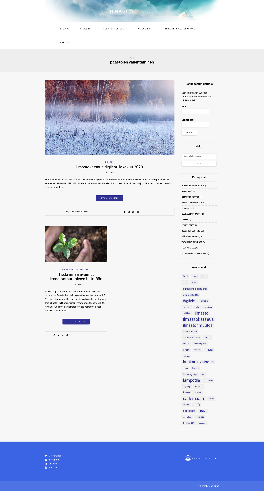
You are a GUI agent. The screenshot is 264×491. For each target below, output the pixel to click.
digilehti (189, 301)
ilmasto (201, 313)
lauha (185, 368)
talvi (203, 411)
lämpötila (191, 380)
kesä (186, 350)
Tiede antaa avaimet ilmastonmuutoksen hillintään (76, 276)
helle (197, 307)
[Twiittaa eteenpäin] (129, 212)
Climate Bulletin (191, 295)
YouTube (52, 467)
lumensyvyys (190, 374)
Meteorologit (54, 455)
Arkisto (65, 42)
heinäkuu (187, 307)
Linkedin (52, 463)
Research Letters (113, 29)
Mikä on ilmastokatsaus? (180, 29)
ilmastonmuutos (198, 325)
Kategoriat (145, 29)
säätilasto (189, 411)
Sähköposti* (188, 119)
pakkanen (199, 386)
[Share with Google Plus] (133, 212)
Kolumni (186, 208)
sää (197, 404)
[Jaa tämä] (124, 212)
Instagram (53, 459)
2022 (204, 276)
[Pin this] (138, 212)
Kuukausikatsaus (191, 214)
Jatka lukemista (110, 198)
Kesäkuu (198, 350)
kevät (209, 349)
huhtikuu (186, 313)
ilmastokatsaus (198, 319)
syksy (211, 398)
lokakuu (195, 368)
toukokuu (200, 417)
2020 (185, 276)
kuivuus (186, 356)
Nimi (184, 106)
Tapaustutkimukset (192, 242)
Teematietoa (85, 269)
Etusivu (65, 29)
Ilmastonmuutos (70, 269)
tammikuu (187, 417)
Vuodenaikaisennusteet (194, 253)
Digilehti (85, 29)
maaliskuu (208, 380)
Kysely (185, 220)
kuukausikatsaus (198, 362)
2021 (194, 276)
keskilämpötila (200, 343)
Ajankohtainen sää (192, 186)
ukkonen (202, 423)
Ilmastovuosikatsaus (193, 203)
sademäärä (193, 398)
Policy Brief (188, 225)
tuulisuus (188, 423)
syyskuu (186, 405)
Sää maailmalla (190, 237)
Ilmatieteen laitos (191, 337)
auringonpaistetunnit (195, 288)
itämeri (207, 337)
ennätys (204, 301)
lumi (203, 374)
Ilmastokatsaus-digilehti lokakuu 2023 (109, 167)
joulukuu (186, 344)
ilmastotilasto (190, 331)
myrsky (186, 386)
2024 (194, 282)
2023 (185, 282)
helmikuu (208, 307)
